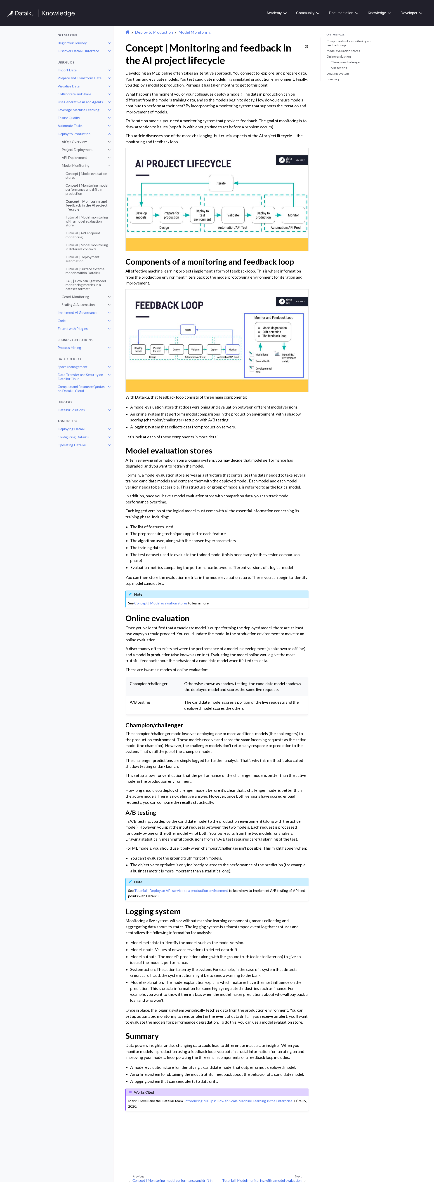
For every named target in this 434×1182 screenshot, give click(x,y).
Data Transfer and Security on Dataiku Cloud (80, 377)
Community (305, 13)
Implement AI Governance (77, 312)
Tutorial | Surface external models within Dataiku (85, 271)
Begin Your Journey (72, 43)
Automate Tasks (70, 126)
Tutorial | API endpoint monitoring (83, 235)
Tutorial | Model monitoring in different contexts (87, 247)
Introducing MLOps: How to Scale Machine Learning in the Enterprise (238, 1101)
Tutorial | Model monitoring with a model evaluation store (87, 221)
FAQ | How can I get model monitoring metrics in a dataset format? (86, 285)
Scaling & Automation (78, 305)
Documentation (341, 13)
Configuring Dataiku (73, 437)
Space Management (72, 367)
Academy (274, 13)
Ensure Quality (69, 118)
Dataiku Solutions (71, 410)
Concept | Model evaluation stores (86, 176)
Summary (333, 79)
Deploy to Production (74, 134)
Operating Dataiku (72, 445)
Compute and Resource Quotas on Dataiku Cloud (81, 389)
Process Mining (69, 347)
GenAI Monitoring (75, 297)
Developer (409, 13)
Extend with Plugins (73, 329)
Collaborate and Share (74, 94)
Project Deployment (77, 150)
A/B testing (339, 68)
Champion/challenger (346, 62)
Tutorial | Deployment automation (82, 259)
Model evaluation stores (343, 51)
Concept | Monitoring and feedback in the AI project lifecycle (87, 205)
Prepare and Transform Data (79, 78)
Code (62, 321)
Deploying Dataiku (72, 429)
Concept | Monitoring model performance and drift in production (87, 189)
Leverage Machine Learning (78, 110)
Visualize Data (69, 86)
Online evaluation (339, 56)
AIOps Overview (74, 142)
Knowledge (377, 13)
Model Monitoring (76, 165)
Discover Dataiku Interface (78, 51)
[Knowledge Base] (43, 13)
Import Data (67, 70)
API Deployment (74, 157)
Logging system (338, 73)
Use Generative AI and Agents (80, 102)
